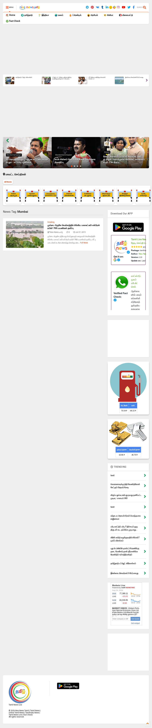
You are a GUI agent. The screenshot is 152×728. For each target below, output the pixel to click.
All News (8, 182)
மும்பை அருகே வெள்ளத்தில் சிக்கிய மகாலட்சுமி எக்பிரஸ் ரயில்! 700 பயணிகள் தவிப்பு (74, 227)
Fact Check (14, 21)
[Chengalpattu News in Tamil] (50, 195)
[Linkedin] (107, 7)
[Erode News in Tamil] (143, 195)
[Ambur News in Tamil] (13, 195)
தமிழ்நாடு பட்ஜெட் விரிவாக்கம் (24, 77)
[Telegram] (87, 7)
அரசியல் (94, 15)
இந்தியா (45, 15)
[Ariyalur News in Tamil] (32, 195)
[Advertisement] (76, 49)
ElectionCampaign (14, 155)
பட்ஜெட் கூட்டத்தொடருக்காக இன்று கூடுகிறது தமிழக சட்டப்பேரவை (61, 78)
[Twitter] (129, 7)
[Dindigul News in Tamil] (125, 195)
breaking (51, 222)
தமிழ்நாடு (28, 15)
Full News (84, 243)
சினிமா (110, 15)
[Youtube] (123, 7)
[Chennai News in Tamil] (69, 195)
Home (12, 15)
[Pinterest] (92, 7)
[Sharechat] (114, 7)
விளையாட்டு (127, 15)
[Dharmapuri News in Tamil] (106, 195)
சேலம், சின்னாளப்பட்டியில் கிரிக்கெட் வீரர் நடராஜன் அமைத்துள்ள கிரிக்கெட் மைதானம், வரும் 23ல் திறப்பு (124, 159)
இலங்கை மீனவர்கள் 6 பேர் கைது (134, 77)
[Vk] (97, 7)
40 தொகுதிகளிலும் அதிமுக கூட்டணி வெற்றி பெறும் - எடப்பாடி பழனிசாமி (27, 161)
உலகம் (60, 15)
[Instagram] (118, 7)
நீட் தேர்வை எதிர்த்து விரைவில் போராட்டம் (97, 78)
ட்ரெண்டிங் (76, 15)
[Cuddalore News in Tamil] (88, 195)
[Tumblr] (102, 7)
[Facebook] (134, 7)
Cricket (107, 152)
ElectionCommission (63, 155)
